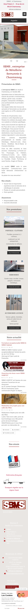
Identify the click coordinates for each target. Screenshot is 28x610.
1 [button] (24, 61)
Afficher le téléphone (15, 9)
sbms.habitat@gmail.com (15, 573)
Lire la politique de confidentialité (9, 603)
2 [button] (25, 61)
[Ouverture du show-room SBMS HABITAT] (14, 366)
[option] (14, 41)
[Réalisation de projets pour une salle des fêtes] (14, 399)
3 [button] (26, 61)
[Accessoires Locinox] (14, 302)
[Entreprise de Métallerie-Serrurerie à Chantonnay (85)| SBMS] (7, 14)
